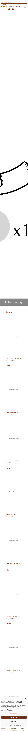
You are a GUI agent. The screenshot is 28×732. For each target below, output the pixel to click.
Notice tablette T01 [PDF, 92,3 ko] (13, 670)
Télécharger (11, 360)
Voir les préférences (14, 725)
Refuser (14, 721)
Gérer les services (13, 713)
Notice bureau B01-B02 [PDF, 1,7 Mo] (14, 412)
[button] (26, 698)
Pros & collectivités (14, 6)
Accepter (14, 717)
